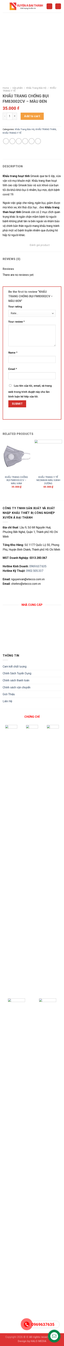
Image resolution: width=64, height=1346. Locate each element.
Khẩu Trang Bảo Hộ (36, 87)
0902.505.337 (34, 571)
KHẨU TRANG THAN (46, 129)
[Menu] (5, 6)
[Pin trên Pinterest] (31, 141)
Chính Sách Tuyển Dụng (17, 673)
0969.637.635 (37, 566)
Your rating (15, 306)
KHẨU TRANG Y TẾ (12, 133)
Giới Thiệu (9, 694)
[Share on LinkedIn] (38, 141)
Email (12, 369)
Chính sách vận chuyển (16, 687)
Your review (16, 321)
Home (6, 87)
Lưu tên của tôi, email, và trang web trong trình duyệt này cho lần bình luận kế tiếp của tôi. (30, 391)
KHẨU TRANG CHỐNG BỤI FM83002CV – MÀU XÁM (16, 480)
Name (12, 352)
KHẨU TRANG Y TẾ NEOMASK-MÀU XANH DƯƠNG (48, 480)
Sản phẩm (17, 87)
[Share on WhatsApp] (6, 141)
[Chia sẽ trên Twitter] (19, 141)
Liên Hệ (7, 701)
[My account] (49, 6)
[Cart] (58, 6)
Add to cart (32, 116)
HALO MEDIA (38, 1341)
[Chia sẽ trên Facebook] (12, 141)
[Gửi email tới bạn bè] (25, 141)
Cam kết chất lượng (14, 666)
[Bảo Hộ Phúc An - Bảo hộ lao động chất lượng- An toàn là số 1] (27, 6)
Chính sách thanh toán (16, 680)
